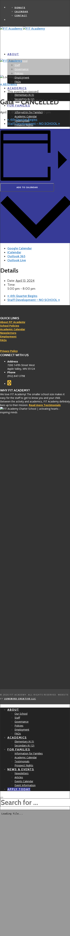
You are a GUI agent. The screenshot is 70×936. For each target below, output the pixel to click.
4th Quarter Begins (22, 120)
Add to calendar (27, 187)
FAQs (3, 340)
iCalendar (14, 252)
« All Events (8, 84)
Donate (20, 7)
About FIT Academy (12, 322)
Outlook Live (16, 260)
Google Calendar (19, 248)
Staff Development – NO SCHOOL (33, 124)
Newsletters (8, 333)
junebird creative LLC (20, 698)
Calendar (21, 11)
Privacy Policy (9, 351)
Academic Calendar (12, 329)
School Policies (9, 325)
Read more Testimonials (45, 405)
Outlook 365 (16, 256)
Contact (21, 15)
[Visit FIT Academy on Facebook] (9, 383)
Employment (8, 336)
